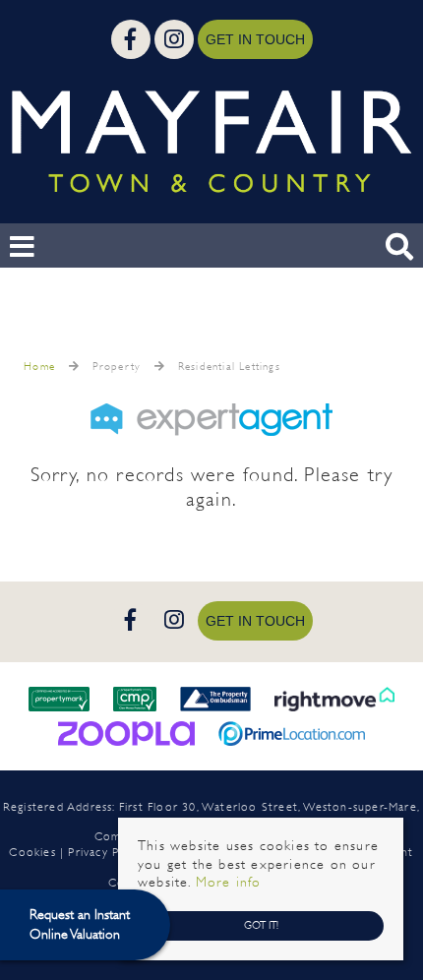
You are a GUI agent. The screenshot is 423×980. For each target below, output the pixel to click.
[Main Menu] (22, 247)
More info (229, 882)
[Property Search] (399, 244)
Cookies (32, 852)
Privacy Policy (106, 852)
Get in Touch (255, 39)
